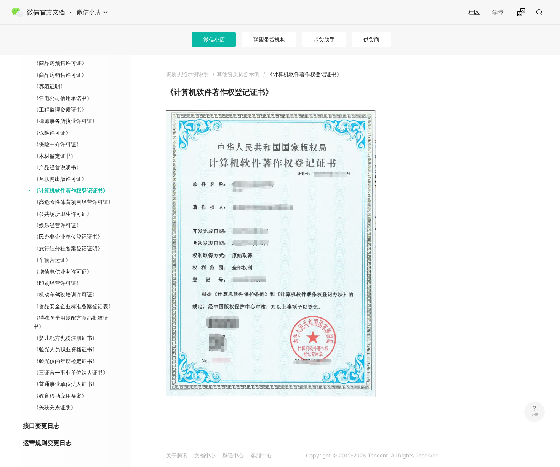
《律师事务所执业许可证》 (66, 121)
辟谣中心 (233, 455)
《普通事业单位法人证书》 (66, 384)
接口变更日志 (41, 425)
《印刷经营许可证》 (58, 283)
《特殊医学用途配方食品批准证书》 (71, 321)
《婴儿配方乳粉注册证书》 (66, 338)
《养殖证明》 (50, 86)
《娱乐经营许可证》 (58, 225)
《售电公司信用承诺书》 (63, 98)
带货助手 (324, 39)
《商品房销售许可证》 (60, 75)
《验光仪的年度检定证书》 (66, 361)
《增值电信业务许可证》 (63, 271)
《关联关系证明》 (55, 407)
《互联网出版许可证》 (60, 178)
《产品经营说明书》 (58, 167)
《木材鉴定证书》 (55, 156)
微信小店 (214, 39)
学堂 (498, 12)
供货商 (371, 39)
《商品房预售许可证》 (60, 63)
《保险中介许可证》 (58, 144)
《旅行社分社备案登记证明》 (68, 248)
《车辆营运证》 (52, 260)
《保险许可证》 (52, 132)
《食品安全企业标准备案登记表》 (74, 306)
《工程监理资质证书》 (60, 109)
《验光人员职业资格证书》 (66, 349)
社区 (474, 12)
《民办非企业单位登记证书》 (68, 236)
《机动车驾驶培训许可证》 (66, 294)
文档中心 (205, 455)
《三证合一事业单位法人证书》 (71, 372)
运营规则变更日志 (47, 442)
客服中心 (261, 455)
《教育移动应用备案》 (60, 395)
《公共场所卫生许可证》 (63, 213)
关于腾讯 (176, 455)
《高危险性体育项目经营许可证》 (74, 202)
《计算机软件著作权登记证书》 (71, 190)
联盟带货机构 (269, 39)
